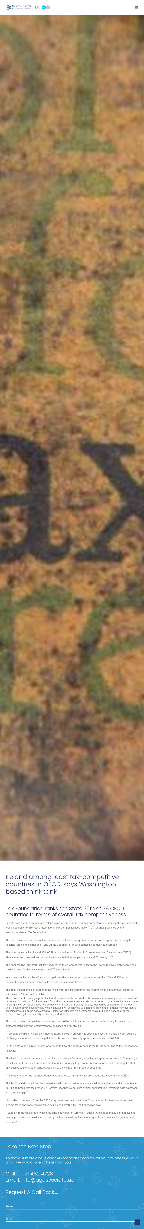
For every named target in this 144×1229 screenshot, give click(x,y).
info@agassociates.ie (47, 1179)
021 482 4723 (37, 1173)
